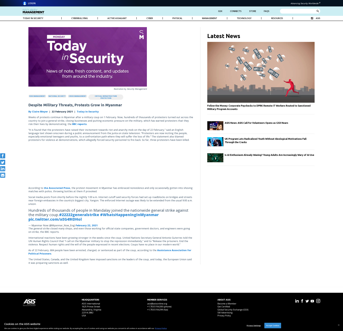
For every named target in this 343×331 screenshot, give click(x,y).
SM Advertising (225, 312)
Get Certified (223, 306)
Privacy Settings (254, 325)
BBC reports (79, 124)
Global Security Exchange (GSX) (232, 309)
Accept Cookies (272, 325)
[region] (171, 325)
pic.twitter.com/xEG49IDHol (55, 219)
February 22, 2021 (87, 225)
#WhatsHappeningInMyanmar (129, 214)
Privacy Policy (224, 315)
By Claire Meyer (38, 111)
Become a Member (226, 303)
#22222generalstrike (79, 214)
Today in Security (88, 111)
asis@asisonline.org (157, 303)
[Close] (339, 325)
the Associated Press (57, 188)
